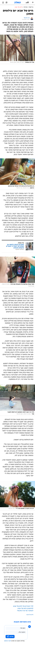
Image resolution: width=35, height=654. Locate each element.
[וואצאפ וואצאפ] (6, 2)
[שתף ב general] (3, 2)
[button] (27, 2)
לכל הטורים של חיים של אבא (23, 606)
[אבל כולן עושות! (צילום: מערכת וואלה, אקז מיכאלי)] (17, 49)
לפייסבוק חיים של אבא (25, 608)
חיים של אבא (29, 614)
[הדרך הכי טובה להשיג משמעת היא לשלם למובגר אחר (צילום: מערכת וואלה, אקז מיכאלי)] (17, 400)
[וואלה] (17, 2)
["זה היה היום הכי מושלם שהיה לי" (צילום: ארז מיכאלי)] (17, 495)
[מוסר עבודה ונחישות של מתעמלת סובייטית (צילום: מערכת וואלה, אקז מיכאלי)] (17, 272)
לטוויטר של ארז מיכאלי (25, 611)
